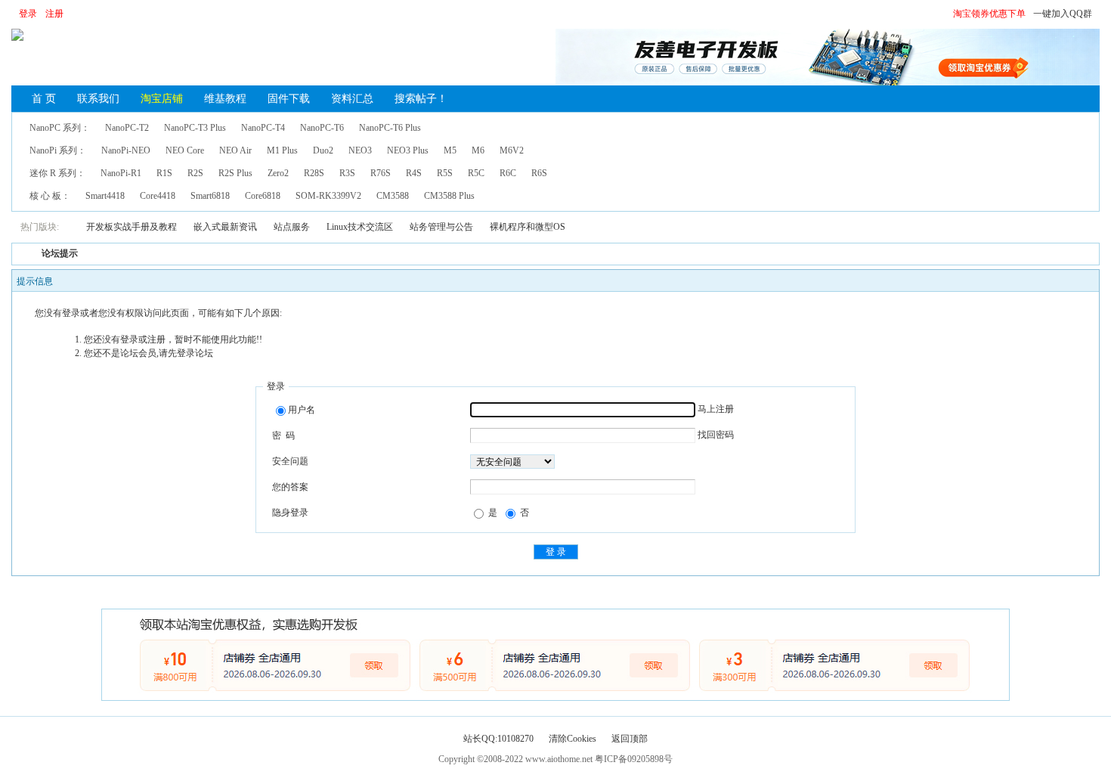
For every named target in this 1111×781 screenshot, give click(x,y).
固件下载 (289, 98)
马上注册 (716, 409)
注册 (54, 13)
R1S (164, 173)
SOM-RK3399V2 (328, 196)
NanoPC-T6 (322, 127)
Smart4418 (105, 196)
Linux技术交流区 (359, 227)
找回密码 (716, 434)
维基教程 (225, 98)
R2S (195, 173)
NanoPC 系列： (59, 127)
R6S (539, 173)
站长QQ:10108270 (498, 738)
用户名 (301, 409)
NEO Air (235, 150)
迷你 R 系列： (57, 173)
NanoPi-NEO (125, 150)
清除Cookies (572, 738)
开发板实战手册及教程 (131, 227)
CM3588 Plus (449, 196)
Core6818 (262, 196)
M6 (478, 150)
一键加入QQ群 (1062, 13)
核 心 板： (49, 196)
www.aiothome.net (559, 759)
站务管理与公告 (441, 227)
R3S (347, 173)
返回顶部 (629, 738)
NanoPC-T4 (263, 127)
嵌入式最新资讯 (225, 227)
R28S (314, 173)
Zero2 (278, 173)
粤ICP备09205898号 (634, 759)
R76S (380, 173)
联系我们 (98, 98)
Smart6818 (210, 196)
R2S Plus (235, 173)
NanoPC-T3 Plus (195, 127)
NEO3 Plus (408, 150)
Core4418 (157, 196)
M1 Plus (282, 150)
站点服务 (292, 227)
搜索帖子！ (421, 98)
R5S (445, 173)
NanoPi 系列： (57, 150)
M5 (450, 150)
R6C (508, 173)
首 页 (44, 98)
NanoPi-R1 (121, 173)
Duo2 (323, 150)
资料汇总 (352, 98)
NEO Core (185, 150)
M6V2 (512, 150)
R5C (476, 173)
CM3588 (392, 196)
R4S (414, 173)
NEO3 (360, 150)
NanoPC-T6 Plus (390, 127)
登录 (28, 13)
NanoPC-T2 (127, 127)
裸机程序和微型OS (527, 227)
